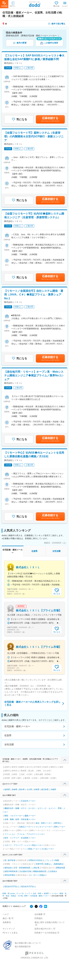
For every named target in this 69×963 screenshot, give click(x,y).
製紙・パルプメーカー (13, 816)
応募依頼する (50, 119)
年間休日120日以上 (36, 860)
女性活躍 (9, 744)
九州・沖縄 (37, 893)
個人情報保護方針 (23, 946)
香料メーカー (59, 827)
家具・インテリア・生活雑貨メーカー (20, 838)
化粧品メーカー (25, 827)
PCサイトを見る (10, 933)
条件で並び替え (58, 23)
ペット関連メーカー (31, 849)
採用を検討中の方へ (43, 929)
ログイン (13, 6)
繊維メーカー (30, 816)
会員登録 (4, 6)
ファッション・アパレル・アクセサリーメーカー (24, 834)
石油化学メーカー (28, 801)
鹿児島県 (45, 789)
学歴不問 (39, 864)
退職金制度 (60, 868)
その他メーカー (47, 849)
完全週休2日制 (25, 871)
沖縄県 (53, 789)
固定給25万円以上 (11, 886)
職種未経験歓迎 (39, 871)
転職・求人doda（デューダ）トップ (16, 893)
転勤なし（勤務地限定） (55, 864)
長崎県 (14, 789)
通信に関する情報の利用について (49, 922)
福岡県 (7, 789)
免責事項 (7, 922)
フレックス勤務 (52, 860)
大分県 (29, 789)
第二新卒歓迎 (9, 860)
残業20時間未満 (10, 871)
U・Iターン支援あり (38, 875)
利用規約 (38, 918)
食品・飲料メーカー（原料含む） (49, 823)
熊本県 (22, 789)
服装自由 (8, 868)
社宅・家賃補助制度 (22, 868)
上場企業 (35, 868)
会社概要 (38, 914)
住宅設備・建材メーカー (17, 726)
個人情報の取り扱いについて (28, 943)
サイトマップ (9, 929)
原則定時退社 (9, 875)
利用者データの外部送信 (45, 933)
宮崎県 (36, 789)
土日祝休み (52, 871)
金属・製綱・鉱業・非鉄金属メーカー (20, 819)
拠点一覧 (7, 918)
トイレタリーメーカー (43, 827)
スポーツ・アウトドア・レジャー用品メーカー (23, 845)
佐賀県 (7, 735)
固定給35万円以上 (28, 886)
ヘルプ (6, 914)
